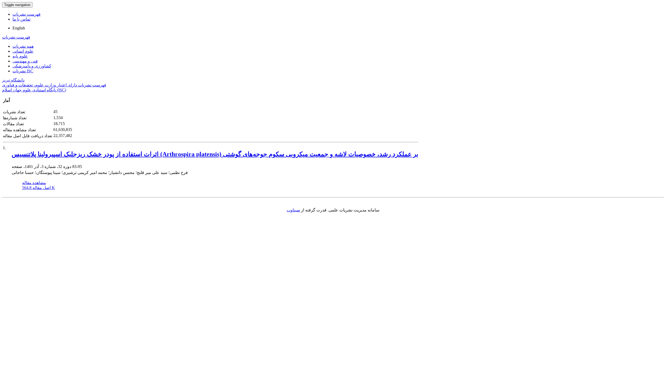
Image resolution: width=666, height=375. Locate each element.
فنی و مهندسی (25, 61)
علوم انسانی (23, 51)
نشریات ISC (22, 71)
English (18, 28)
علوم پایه (20, 56)
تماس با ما (21, 19)
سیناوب (293, 210)
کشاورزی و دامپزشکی (31, 66)
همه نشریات (23, 46)
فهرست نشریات (26, 14)
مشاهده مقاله (34, 182)
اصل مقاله (38, 187)
